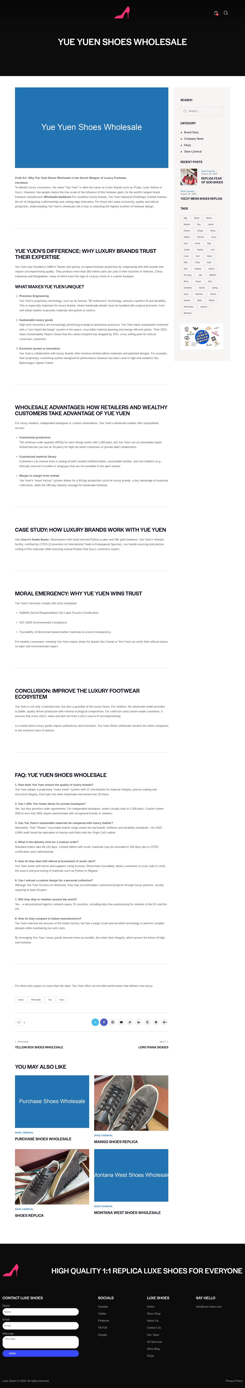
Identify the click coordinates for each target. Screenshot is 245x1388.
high (209, 243)
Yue (50, 999)
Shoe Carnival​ (193, 151)
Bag (185, 217)
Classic (187, 236)
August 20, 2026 (209, 173)
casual (211, 224)
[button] (20, 1022)
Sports (202, 287)
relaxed (197, 268)
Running (187, 274)
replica (211, 268)
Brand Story (191, 132)
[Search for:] (201, 111)
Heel (186, 243)
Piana (197, 262)
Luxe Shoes (9, 1380)
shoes (21, 999)
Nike (186, 262)
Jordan (187, 249)
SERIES (212, 274)
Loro (212, 249)
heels (197, 243)
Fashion (200, 236)
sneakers (188, 287)
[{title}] (95, 1022)
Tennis (213, 293)
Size (210, 281)
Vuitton (187, 300)
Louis (186, 255)
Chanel (187, 230)
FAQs (187, 145)
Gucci (213, 236)
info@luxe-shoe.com (209, 1306)
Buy (199, 224)
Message (8, 1333)
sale (200, 274)
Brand (209, 217)
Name (6, 1305)
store (186, 293)
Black (196, 217)
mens (209, 255)
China (212, 230)
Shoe (186, 281)
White (211, 300)
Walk (199, 300)
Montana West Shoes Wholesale (127, 1212)
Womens (188, 312)
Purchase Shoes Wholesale (43, 1138)
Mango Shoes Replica (116, 1141)
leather (200, 249)
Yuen (61, 999)
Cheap (200, 230)
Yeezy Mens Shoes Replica (201, 199)
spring (215, 287)
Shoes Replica (29, 1215)
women (203, 306)
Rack (209, 262)
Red (185, 268)
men (198, 255)
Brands (187, 224)
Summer (199, 293)
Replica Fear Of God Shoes (212, 180)
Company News (194, 138)
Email (6, 1319)
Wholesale (36, 999)
